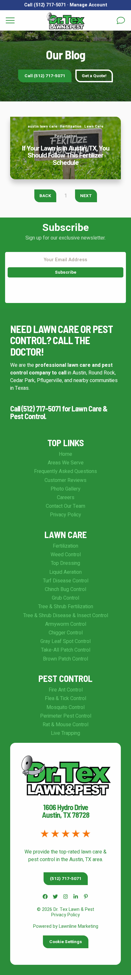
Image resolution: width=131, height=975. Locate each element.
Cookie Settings (65, 942)
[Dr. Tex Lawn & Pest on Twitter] (55, 896)
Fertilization (70, 126)
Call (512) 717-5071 (45, 5)
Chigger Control (66, 633)
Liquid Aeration (65, 572)
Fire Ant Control (66, 690)
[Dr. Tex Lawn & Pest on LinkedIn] (76, 896)
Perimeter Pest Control (65, 716)
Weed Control (66, 554)
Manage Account (88, 5)
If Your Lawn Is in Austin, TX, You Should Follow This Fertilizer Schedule (66, 124)
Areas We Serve (66, 463)
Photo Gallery (65, 489)
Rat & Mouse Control (65, 724)
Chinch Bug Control (65, 589)
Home (65, 454)
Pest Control (65, 136)
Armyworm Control (65, 624)
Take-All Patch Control (65, 650)
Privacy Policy (65, 515)
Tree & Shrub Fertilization (65, 606)
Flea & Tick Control (65, 698)
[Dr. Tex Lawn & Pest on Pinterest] (86, 896)
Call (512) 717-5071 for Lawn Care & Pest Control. (58, 412)
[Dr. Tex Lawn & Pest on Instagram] (65, 896)
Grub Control (65, 598)
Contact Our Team (65, 506)
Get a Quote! (94, 76)
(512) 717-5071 (65, 878)
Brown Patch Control (65, 659)
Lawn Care (93, 126)
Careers (65, 497)
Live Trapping (65, 733)
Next (86, 196)
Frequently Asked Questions (65, 471)
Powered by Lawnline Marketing (65, 926)
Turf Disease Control (65, 581)
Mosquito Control (65, 707)
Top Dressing (65, 563)
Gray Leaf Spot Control (65, 641)
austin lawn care (42, 126)
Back (45, 196)
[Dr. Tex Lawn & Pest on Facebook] (45, 896)
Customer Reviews (65, 480)
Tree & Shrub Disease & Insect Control (65, 615)
